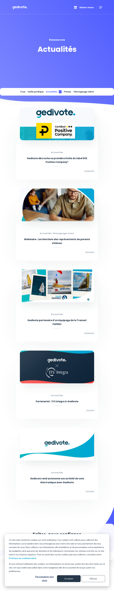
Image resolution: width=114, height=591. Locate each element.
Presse (67, 92)
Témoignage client (83, 92)
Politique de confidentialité (22, 558)
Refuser (93, 578)
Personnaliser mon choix (44, 578)
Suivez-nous (86, 7)
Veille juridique (36, 92)
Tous (22, 92)
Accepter (68, 578)
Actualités (53, 91)
